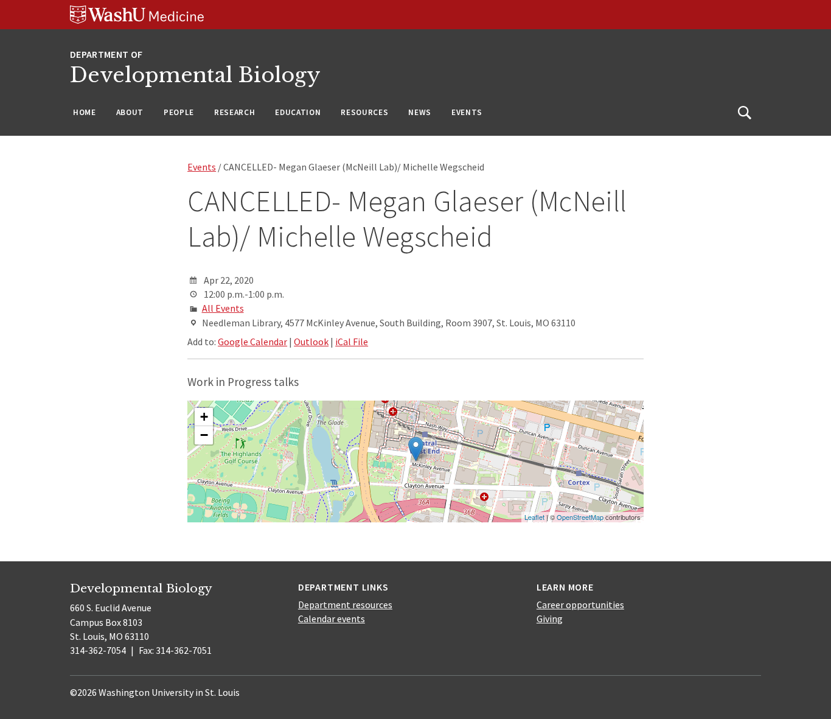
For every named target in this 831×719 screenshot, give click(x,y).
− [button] (204, 435)
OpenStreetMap (580, 517)
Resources (364, 112)
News (419, 112)
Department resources (345, 604)
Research (234, 112)
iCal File (351, 341)
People (179, 112)
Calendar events (331, 618)
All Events (223, 308)
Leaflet (534, 517)
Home (84, 112)
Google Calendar (252, 341)
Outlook (311, 341)
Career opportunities (580, 604)
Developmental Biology (195, 75)
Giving (550, 618)
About (130, 112)
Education (298, 112)
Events (466, 112)
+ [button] (204, 416)
